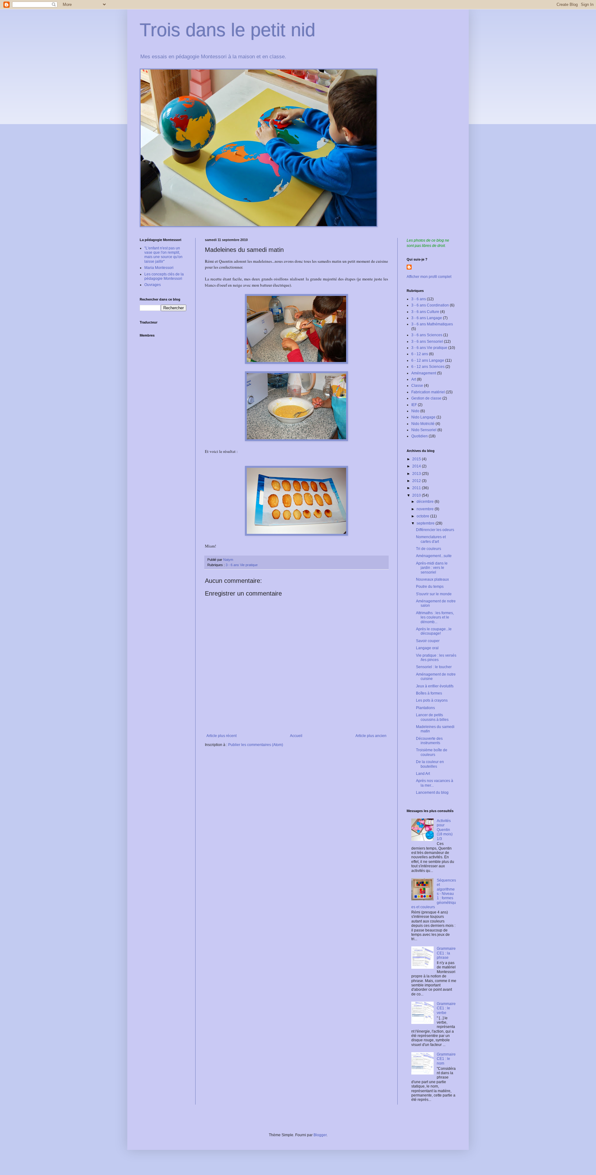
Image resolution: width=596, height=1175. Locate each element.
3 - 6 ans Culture (425, 312)
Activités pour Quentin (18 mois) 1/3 (445, 830)
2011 (417, 488)
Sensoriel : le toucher (434, 667)
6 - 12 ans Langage (427, 360)
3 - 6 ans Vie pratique (242, 565)
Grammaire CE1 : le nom (446, 1059)
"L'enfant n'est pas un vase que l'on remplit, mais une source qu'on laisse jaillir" (163, 255)
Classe (417, 385)
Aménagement (423, 373)
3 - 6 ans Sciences (426, 335)
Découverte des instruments (429, 740)
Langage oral (427, 648)
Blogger (320, 1135)
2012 (417, 481)
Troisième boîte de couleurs (431, 752)
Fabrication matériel (428, 392)
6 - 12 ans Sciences (428, 366)
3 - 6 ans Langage (426, 318)
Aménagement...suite (434, 556)
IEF (414, 405)
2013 (417, 473)
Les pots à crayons (432, 700)
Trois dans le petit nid (227, 30)
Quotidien (419, 436)
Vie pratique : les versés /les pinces (436, 657)
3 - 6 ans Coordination (430, 305)
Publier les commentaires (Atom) (255, 745)
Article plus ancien (370, 736)
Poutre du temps (430, 586)
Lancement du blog (432, 792)
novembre (426, 509)
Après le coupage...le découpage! (434, 631)
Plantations (425, 708)
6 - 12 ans (419, 354)
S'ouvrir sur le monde (434, 594)
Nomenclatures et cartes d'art (431, 539)
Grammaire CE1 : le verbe (446, 1008)
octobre (423, 516)
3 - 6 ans (418, 299)
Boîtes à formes (429, 693)
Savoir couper (428, 641)
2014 (417, 466)
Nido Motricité (423, 424)
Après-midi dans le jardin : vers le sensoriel (432, 567)
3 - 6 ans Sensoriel (427, 341)
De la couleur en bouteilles (430, 764)
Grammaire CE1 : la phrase (446, 953)
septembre (426, 523)
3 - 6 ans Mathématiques (432, 324)
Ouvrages (152, 285)
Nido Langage (423, 417)
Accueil (296, 736)
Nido (415, 411)
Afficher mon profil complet (429, 277)
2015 (417, 459)
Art (413, 379)
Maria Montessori (159, 268)
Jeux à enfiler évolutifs (435, 686)
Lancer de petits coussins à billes (432, 717)
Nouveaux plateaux (432, 579)
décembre (426, 501)
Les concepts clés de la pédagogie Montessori (164, 276)
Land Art (423, 773)
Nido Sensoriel (423, 430)
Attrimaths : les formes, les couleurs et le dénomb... (435, 617)
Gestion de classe (426, 398)
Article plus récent (221, 736)
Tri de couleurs (428, 549)
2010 (417, 495)
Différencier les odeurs (435, 530)
